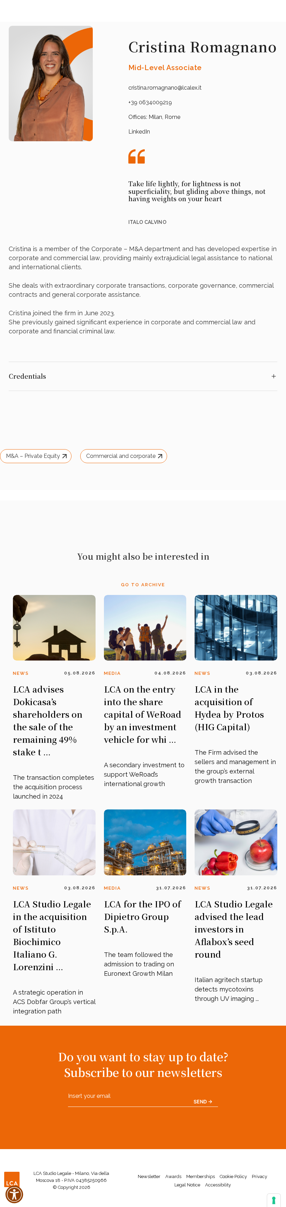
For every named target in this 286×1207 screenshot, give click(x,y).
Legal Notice (187, 1184)
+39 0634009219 (150, 102)
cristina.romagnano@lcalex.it (165, 87)
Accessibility (218, 1184)
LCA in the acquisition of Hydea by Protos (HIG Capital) (229, 708)
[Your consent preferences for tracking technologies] (273, 1200)
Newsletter (149, 1176)
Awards (173, 1176)
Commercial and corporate (121, 456)
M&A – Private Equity (33, 456)
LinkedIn (139, 131)
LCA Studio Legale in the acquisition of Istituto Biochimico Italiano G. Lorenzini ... (52, 935)
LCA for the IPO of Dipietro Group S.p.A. (142, 916)
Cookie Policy (233, 1176)
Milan (155, 117)
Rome (172, 117)
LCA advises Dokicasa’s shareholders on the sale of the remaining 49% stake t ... (47, 720)
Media (112, 673)
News (21, 673)
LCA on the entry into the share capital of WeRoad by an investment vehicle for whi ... (142, 714)
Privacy (259, 1176)
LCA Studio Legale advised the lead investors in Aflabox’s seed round (234, 929)
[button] (14, 1194)
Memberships (200, 1176)
